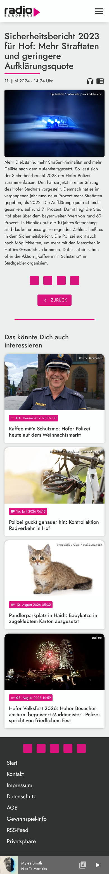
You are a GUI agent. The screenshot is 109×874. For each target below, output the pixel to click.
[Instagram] (54, 748)
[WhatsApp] (27, 748)
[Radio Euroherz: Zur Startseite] (47, 11)
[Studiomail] (67, 748)
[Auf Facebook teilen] (34, 280)
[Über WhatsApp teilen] (61, 280)
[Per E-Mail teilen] (74, 280)
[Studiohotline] (81, 748)
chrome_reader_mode (100, 81)
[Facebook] (41, 748)
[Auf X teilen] (47, 280)
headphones (90, 81)
